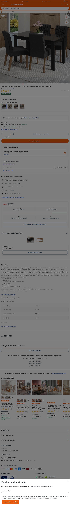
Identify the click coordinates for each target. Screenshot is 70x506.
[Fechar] (68, 481)
